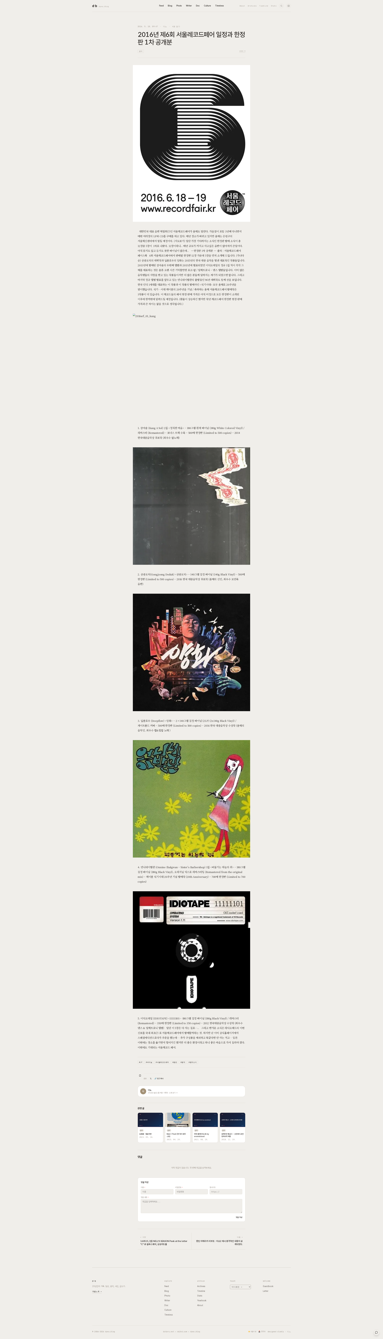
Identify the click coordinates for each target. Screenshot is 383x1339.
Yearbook (201, 1300)
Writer (189, 5)
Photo (179, 5)
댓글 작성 (239, 1217)
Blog (170, 5)
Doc (198, 5)
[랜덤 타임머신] (288, 6)
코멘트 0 (242, 51)
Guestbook (268, 1286)
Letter (266, 1291)
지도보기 (179, 241)
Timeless (219, 5)
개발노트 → (97, 1291)
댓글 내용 (144, 1197)
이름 (143, 1187)
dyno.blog (104, 6)
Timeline (263, 6)
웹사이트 (213, 1187)
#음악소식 (193, 1062)
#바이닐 (149, 1062)
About (242, 6)
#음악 (183, 1062)
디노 (165, 26)
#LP (140, 1062)
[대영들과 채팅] (376, 1332)
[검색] (281, 6)
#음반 (174, 1062)
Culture (207, 5)
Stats (273, 6)
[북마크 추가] (140, 1075)
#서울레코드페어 (162, 1062)
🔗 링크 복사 (158, 1079)
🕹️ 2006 (262, 1331)
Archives (252, 6)
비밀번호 (179, 1187)
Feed (161, 5)
